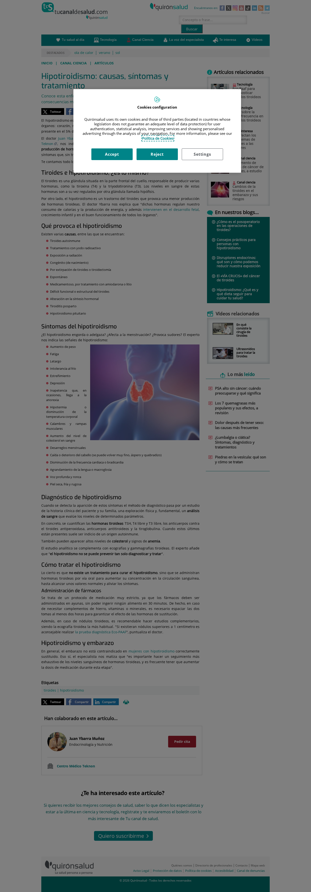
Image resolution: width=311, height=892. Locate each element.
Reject (157, 154)
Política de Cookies (157, 138)
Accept (112, 154)
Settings (202, 154)
